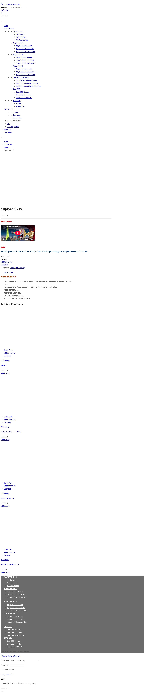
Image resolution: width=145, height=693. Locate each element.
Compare (4, 265)
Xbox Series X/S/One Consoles (27, 83)
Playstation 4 (18, 43)
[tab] (58, 272)
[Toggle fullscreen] (4, 688)
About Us (7, 129)
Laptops (16, 112)
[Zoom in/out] (6, 688)
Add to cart (3, 259)
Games (18, 103)
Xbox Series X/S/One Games (26, 80)
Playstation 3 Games (24, 57)
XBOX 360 (8, 638)
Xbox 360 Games (22, 92)
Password (5, 665)
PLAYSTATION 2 (10, 613)
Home (6, 25)
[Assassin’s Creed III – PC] (19, 478)
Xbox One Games (13, 629)
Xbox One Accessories (15, 635)
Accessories (20, 106)
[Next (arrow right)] (2, 691)
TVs (8, 124)
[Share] (2, 688)
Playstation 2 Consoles (25, 72)
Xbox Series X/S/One (21, 77)
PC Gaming (17, 100)
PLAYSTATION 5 (10, 577)
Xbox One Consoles (14, 632)
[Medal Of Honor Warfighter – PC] (19, 545)
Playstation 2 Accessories (25, 74)
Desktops (16, 115)
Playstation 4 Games (24, 46)
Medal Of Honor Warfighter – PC (10, 564)
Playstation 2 (18, 66)
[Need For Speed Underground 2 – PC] (19, 412)
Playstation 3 (18, 54)
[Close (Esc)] (1, 688)
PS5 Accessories (22, 40)
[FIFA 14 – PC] (19, 345)
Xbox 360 (16, 89)
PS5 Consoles (21, 37)
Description (8, 272)
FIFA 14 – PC (4, 365)
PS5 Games (20, 34)
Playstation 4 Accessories (25, 51)
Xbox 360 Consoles (23, 95)
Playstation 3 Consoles (25, 60)
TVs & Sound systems (12, 121)
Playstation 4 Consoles (25, 48)
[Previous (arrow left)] (1, 691)
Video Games (9, 28)
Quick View (8, 350)
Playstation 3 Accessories (25, 63)
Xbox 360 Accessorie (24, 98)
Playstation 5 (18, 31)
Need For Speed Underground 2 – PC (11, 432)
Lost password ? (7, 674)
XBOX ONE (8, 626)
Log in (2, 679)
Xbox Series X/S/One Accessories (28, 86)
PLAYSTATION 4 (10, 588)
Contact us (8, 132)
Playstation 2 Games (24, 69)
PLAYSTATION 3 (10, 602)
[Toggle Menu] (1, 21)
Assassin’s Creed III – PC (7, 498)
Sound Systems (13, 126)
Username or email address (12, 660)
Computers (8, 109)
